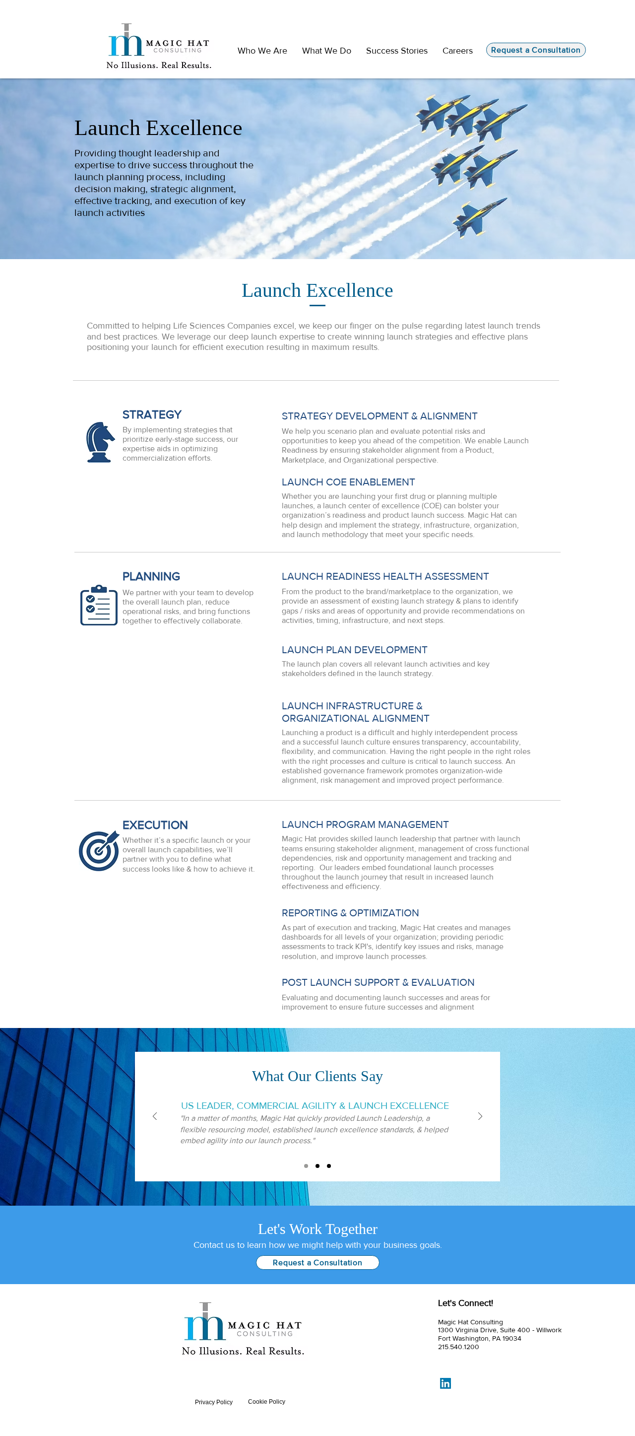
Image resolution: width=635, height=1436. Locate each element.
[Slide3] (329, 1166)
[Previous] (155, 1117)
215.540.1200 (458, 1347)
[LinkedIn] (445, 1383)
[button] (327, 50)
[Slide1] (306, 1166)
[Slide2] (317, 1166)
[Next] (480, 1117)
